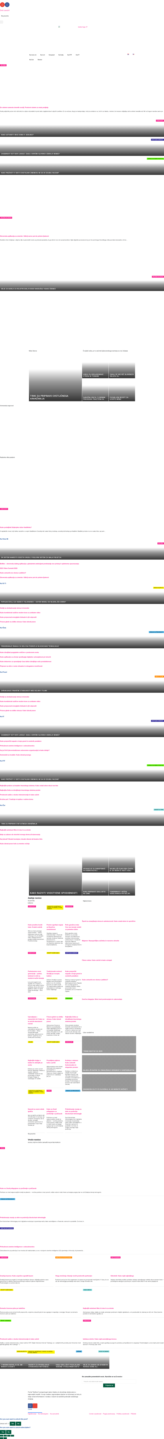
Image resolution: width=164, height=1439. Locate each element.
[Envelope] (2, 4)
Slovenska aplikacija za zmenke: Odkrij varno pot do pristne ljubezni (24, 236)
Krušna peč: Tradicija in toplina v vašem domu (16, 799)
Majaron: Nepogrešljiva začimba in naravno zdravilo (100, 941)
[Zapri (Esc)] (12, 1436)
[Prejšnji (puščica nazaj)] (1, 1438)
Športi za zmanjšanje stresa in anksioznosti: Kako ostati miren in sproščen (108, 921)
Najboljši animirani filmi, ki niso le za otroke (15, 830)
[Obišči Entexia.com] (82, 195)
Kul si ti (42, 55)
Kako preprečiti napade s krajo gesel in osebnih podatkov (20, 741)
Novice (40, 59)
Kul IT (77, 55)
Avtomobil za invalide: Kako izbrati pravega (15, 755)
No (18, 1424)
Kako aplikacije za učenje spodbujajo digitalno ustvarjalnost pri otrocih (25, 657)
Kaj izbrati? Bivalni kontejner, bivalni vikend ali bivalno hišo (21, 839)
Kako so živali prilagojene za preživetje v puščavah (54, 1111)
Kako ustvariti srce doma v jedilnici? (13, 573)
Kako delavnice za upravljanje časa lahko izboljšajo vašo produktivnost (25, 661)
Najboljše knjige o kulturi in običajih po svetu (35, 1063)
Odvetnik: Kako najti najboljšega (122, 1276)
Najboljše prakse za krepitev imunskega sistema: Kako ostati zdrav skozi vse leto (29, 785)
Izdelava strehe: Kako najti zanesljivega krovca (99, 1339)
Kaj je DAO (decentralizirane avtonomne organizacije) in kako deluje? (25, 750)
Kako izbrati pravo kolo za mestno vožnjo (15, 843)
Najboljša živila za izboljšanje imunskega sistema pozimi (20, 790)
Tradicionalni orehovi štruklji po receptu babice (54, 974)
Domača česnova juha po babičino (12, 1308)
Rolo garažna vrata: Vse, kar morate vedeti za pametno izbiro (73, 927)
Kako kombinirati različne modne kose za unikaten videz (20, 612)
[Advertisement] (57, 260)
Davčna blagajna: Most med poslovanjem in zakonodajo (102, 999)
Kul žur (31, 59)
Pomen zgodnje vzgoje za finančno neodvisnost (55, 927)
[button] (1, 22)
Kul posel (51, 55)
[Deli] (8, 1436)
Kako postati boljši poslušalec (21, 16)
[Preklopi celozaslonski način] (5, 1436)
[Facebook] (7, 4)
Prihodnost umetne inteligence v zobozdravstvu (17, 746)
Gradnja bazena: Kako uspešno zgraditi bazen (16, 1276)
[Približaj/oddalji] (1, 1436)
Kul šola (60, 55)
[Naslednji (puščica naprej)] (5, 1438)
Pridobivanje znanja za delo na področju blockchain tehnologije (73, 1111)
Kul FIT (69, 55)
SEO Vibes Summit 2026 (8, 568)
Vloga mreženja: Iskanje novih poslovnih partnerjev (73, 1276)
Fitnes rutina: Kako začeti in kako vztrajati (97, 960)
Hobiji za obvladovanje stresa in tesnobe (14, 608)
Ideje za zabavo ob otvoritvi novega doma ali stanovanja (20, 834)
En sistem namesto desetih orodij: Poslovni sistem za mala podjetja (24, 107)
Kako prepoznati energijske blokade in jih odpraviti (18, 617)
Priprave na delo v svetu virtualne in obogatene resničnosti (21, 666)
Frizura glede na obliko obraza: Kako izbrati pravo (18, 622)
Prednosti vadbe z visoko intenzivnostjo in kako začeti (19, 795)
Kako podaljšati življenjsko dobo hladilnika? (16, 527)
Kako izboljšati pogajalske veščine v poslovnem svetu (19, 652)
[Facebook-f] (30, 1405)
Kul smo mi (32, 55)
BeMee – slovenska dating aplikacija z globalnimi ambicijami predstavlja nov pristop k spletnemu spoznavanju (39, 564)
